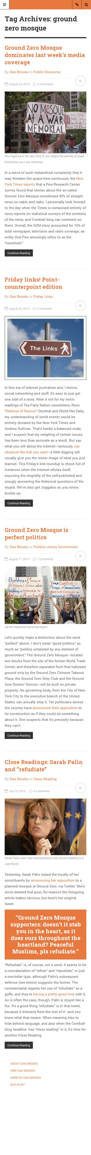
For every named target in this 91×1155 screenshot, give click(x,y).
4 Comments (41, 791)
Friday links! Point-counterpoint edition (34, 283)
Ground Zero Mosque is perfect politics (36, 533)
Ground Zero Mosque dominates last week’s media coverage (45, 55)
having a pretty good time (54, 994)
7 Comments (45, 559)
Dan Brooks (19, 71)
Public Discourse (47, 71)
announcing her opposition (53, 880)
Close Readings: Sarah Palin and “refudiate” (44, 765)
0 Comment (44, 308)
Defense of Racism (21, 411)
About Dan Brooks (24, 1063)
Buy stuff (17, 1084)
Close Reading (45, 778)
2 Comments (45, 84)
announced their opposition (55, 707)
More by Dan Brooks (25, 1077)
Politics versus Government (55, 546)
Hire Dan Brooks (22, 1070)
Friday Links (43, 296)
